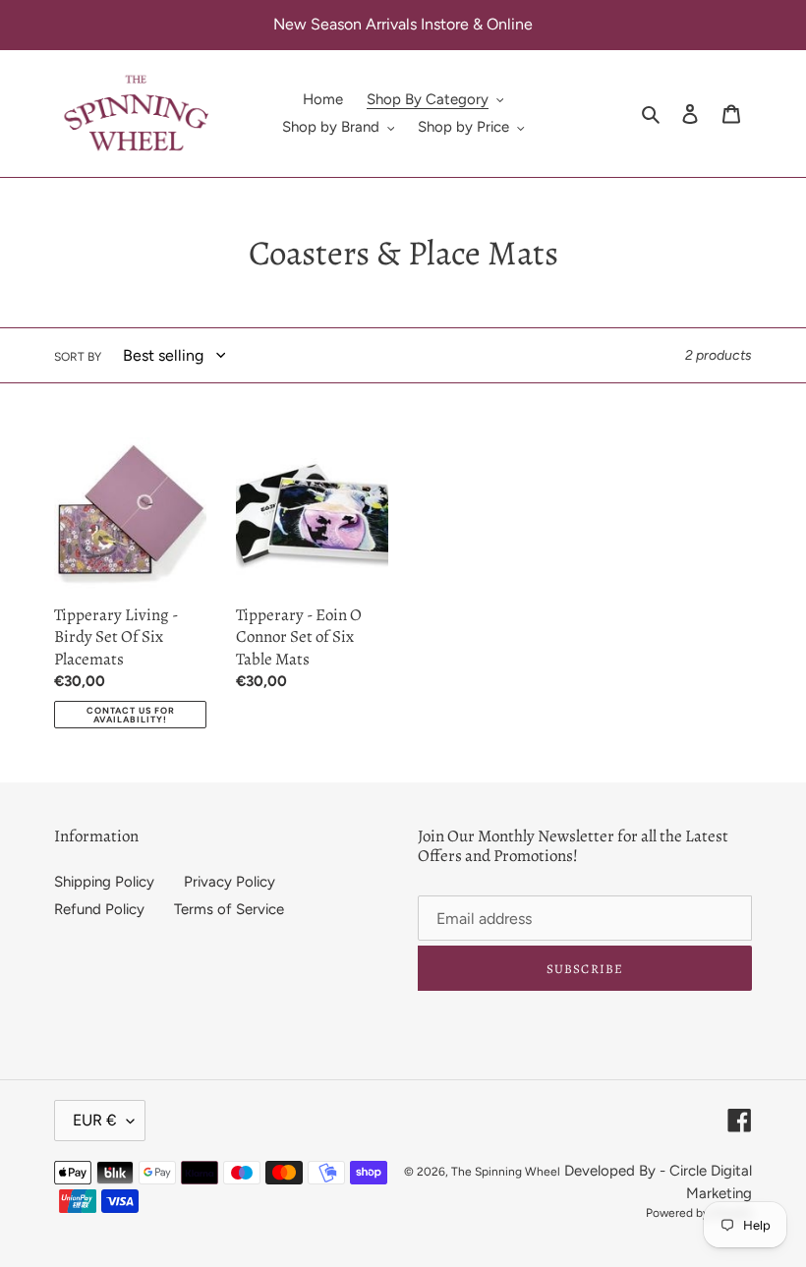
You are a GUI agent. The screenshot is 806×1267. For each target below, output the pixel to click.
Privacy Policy (229, 882)
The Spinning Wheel (505, 1172)
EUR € (95, 1120)
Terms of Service (229, 909)
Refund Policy (99, 909)
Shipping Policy (104, 882)
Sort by (77, 357)
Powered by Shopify (699, 1213)
